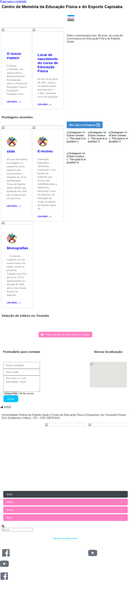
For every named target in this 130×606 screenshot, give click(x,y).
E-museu (45, 151)
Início (9, 494)
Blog (9, 517)
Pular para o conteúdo (13, 1)
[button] (85, 125)
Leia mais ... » (14, 102)
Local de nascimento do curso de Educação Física (48, 63)
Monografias (17, 248)
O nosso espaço (14, 56)
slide (11, 151)
